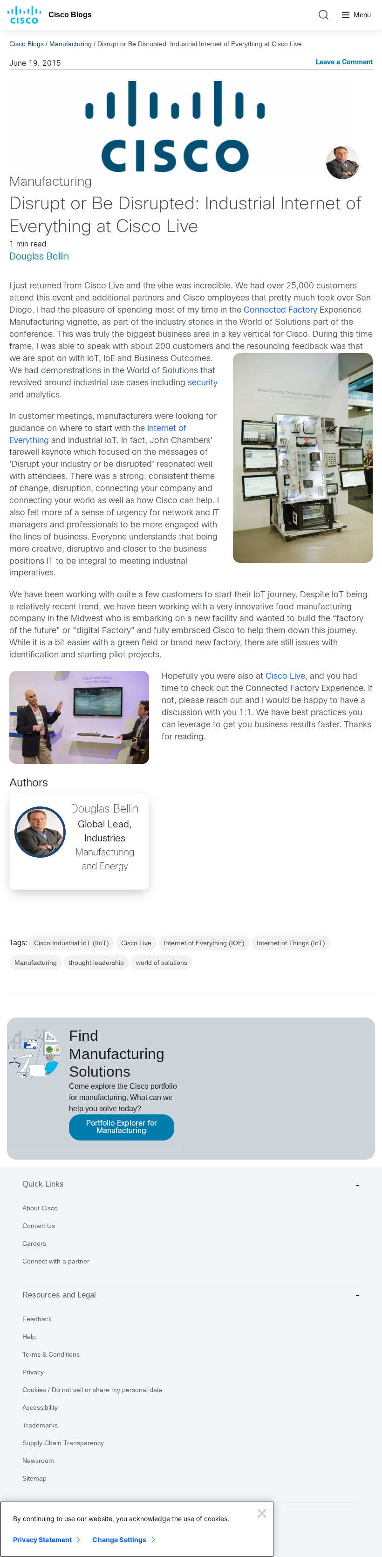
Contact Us (38, 1225)
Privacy (33, 1372)
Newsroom (38, 1460)
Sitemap (34, 1478)
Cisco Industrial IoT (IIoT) (71, 943)
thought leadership (96, 962)
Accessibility (40, 1407)
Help (29, 1336)
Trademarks (40, 1425)
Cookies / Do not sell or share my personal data (92, 1389)
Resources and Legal (59, 1295)
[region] (137, 1529)
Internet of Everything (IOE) (204, 943)
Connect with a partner (55, 1261)
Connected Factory (280, 310)
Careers (34, 1243)
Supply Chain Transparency (63, 1443)
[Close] (261, 1513)
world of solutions (161, 962)
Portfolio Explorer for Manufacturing (121, 1127)
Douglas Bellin (39, 257)
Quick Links (43, 1184)
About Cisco (40, 1208)
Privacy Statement (42, 1539)
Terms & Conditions (51, 1354)
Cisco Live (285, 677)
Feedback (37, 1319)
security (203, 383)
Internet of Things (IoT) (291, 943)
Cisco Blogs (70, 15)
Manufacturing (70, 44)
